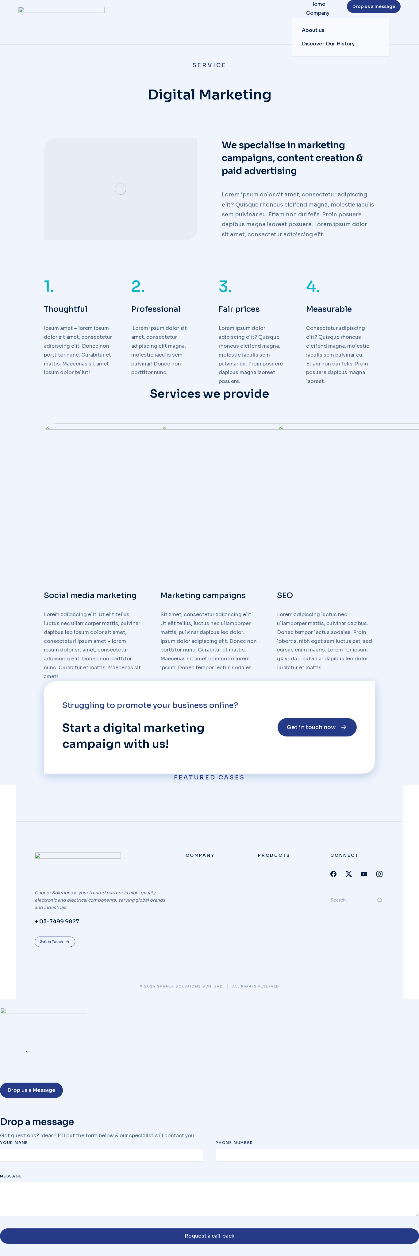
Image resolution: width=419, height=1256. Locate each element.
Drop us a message (373, 6)
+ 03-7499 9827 (57, 921)
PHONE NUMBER (234, 1142)
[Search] (379, 900)
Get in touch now (311, 727)
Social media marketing (90, 595)
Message (11, 1176)
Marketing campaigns (203, 595)
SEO (285, 595)
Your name (14, 1142)
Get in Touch (51, 941)
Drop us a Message (31, 1090)
